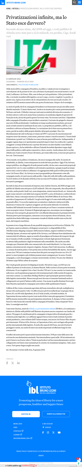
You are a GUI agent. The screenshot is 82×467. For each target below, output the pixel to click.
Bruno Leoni (17, 424)
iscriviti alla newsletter (56, 414)
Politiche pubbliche (28, 85)
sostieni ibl (26, 414)
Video (15, 427)
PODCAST (48, 427)
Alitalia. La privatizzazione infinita (42, 308)
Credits (41, 455)
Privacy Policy (21, 451)
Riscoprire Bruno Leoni (21, 438)
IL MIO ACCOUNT (47, 424)
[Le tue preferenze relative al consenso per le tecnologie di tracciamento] (78, 463)
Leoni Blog (17, 431)
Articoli (15, 8)
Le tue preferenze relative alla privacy (52, 451)
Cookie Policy (32, 451)
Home (8, 8)
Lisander (16, 435)
